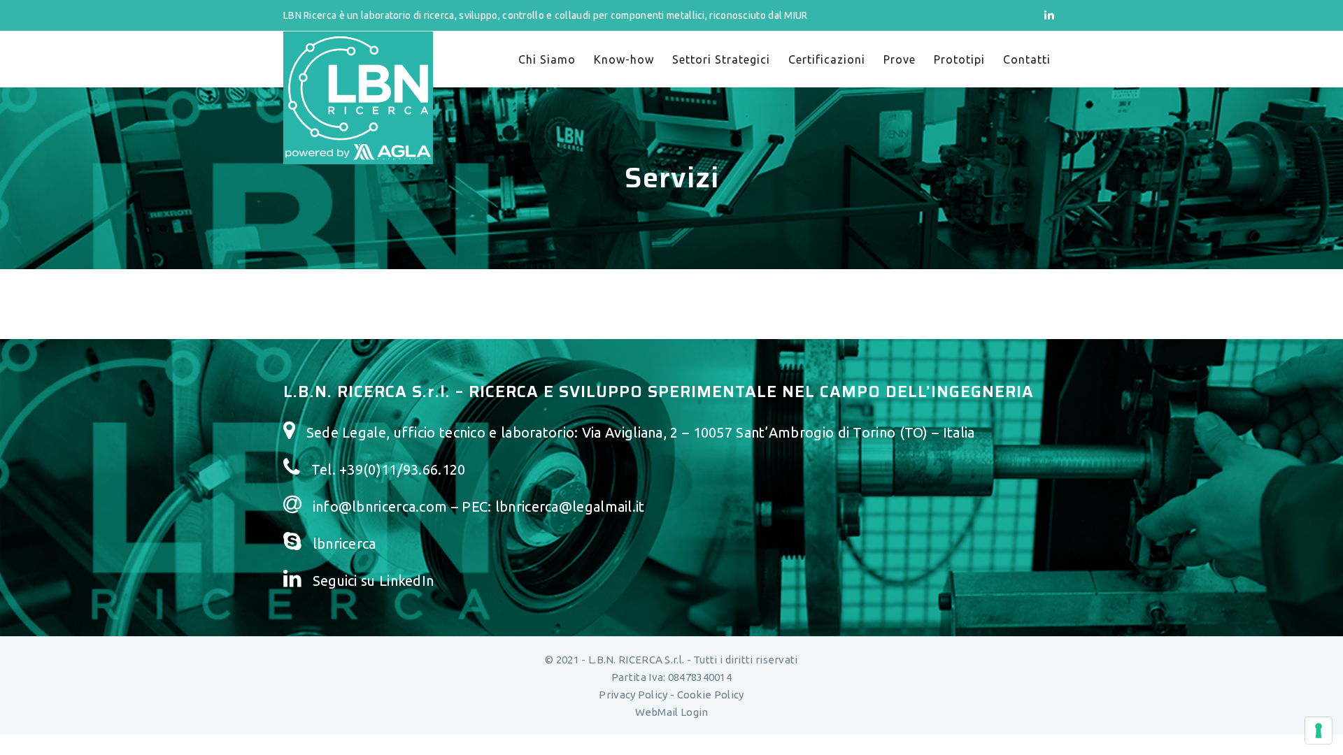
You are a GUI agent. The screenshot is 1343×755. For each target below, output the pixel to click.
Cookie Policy (710, 694)
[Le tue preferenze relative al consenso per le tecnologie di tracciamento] (1318, 730)
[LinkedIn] (1049, 14)
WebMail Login (672, 712)
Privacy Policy (633, 694)
